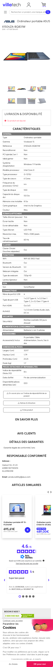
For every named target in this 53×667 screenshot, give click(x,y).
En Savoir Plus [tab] (26, 419)
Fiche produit (27, 410)
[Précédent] (50, 492)
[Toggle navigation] (5, 12)
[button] (28, 4)
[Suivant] (48, 492)
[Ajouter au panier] (27, 530)
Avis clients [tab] (26, 433)
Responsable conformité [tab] (26, 456)
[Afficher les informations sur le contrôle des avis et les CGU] (43, 560)
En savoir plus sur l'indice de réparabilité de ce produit (27, 394)
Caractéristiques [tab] (26, 129)
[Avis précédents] (4, 580)
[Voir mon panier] (43, 4)
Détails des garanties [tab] (26, 442)
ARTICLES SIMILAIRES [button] (26, 485)
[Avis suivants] (49, 580)
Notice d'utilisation (27, 403)
